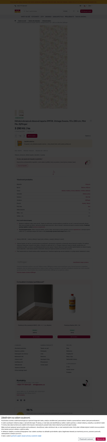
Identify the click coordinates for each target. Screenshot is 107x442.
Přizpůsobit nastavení (86, 439)
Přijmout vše (101, 439)
